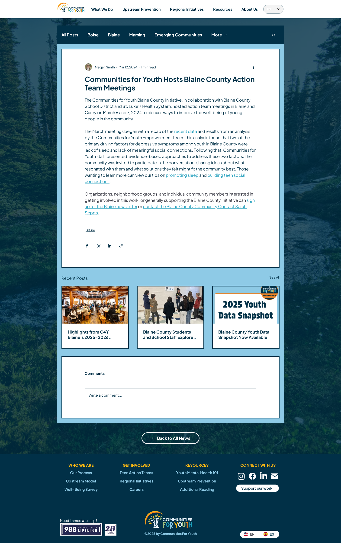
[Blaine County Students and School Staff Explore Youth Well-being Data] (171, 305)
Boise (93, 34)
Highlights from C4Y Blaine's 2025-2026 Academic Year (88, 334)
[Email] (274, 476)
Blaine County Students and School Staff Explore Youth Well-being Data (168, 334)
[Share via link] (121, 246)
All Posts (69, 34)
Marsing (137, 34)
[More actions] (253, 67)
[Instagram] (241, 476)
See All (274, 277)
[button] (102, 9)
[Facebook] (252, 476)
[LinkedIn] (263, 476)
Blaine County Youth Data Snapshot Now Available (243, 334)
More (216, 34)
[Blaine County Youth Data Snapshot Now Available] (246, 305)
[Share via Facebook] (87, 246)
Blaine (114, 34)
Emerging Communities (178, 34)
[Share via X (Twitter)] (98, 246)
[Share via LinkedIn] (109, 246)
